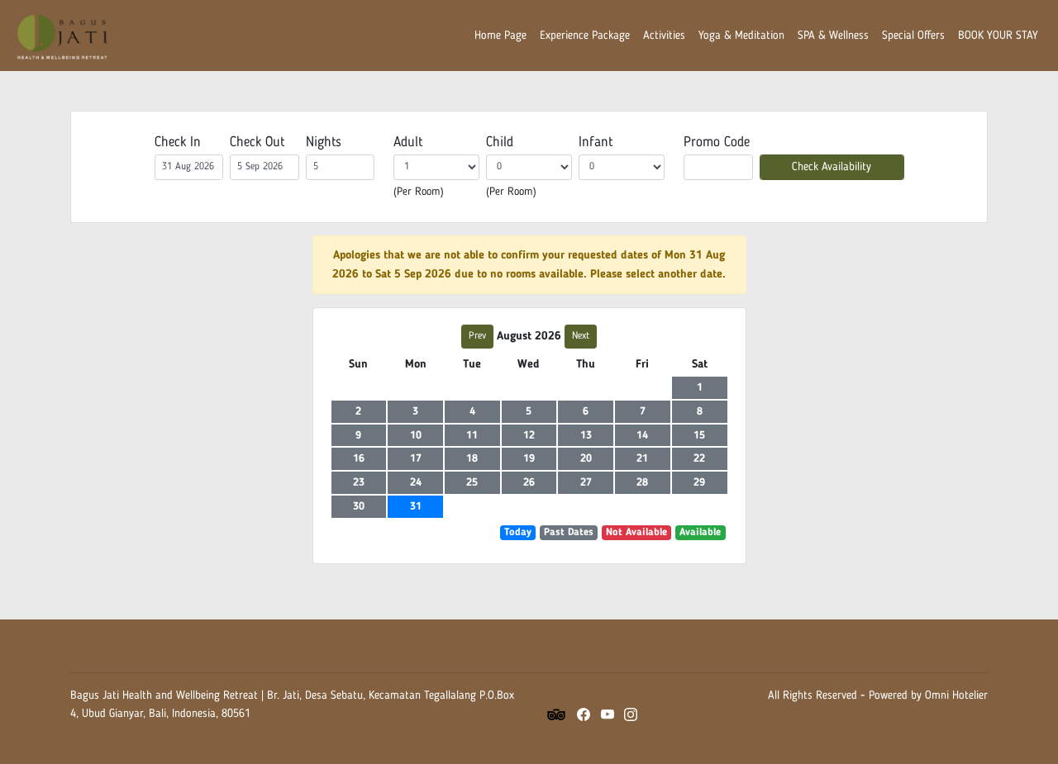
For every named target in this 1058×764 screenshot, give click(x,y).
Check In (178, 142)
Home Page (500, 35)
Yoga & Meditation (741, 35)
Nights (323, 142)
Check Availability (831, 166)
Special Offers (913, 35)
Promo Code (717, 142)
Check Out (257, 142)
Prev (477, 336)
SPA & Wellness (833, 35)
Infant (595, 142)
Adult (407, 142)
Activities (664, 35)
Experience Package (585, 35)
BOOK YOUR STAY (998, 35)
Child (499, 142)
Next (580, 336)
